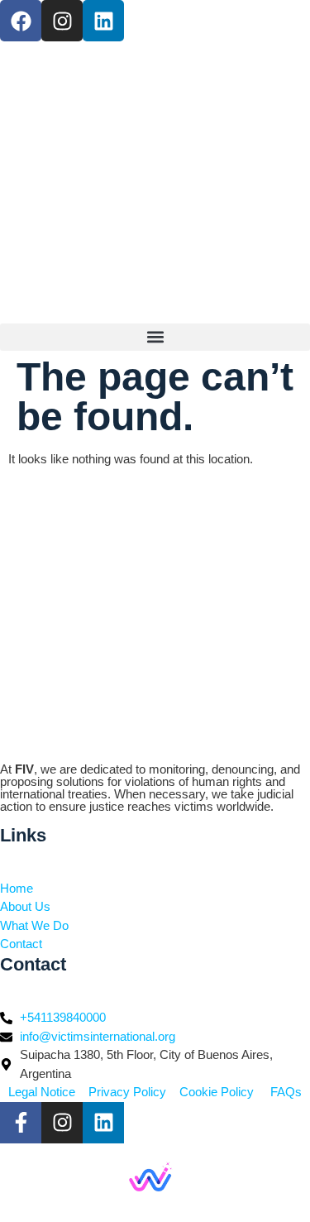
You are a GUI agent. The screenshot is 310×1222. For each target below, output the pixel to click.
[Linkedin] (103, 20)
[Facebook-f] (20, 1122)
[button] (155, 337)
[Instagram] (62, 20)
